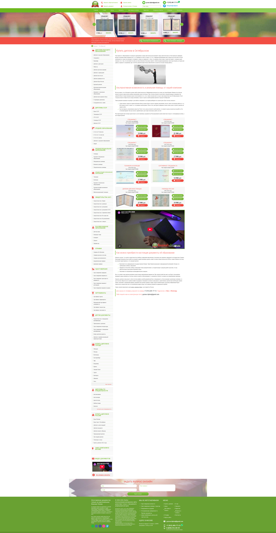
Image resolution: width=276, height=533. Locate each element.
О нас (104, 10)
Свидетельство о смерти (100, 221)
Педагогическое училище (100, 167)
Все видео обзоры (103, 475)
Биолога (96, 406)
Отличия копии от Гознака (130, 6)
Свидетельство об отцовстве (101, 215)
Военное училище (98, 164)
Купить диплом (168, 504)
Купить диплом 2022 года (100, 442)
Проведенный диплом (99, 434)
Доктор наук (97, 231)
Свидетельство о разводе (100, 203)
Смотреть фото (142, 129)
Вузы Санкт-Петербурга (99, 422)
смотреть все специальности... (104, 409)
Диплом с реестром (98, 64)
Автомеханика (97, 394)
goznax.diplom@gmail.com (152, 2)
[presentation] (94, 24)
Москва (95, 352)
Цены (112, 10)
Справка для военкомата (100, 258)
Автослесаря (97, 397)
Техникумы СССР (98, 114)
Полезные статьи (98, 439)
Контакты (179, 10)
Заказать (121, 10)
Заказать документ (109, 6)
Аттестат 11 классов (99, 135)
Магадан (96, 349)
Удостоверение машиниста (100, 275)
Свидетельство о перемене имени (102, 212)
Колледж (96, 180)
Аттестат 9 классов (98, 132)
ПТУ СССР (96, 117)
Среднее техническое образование (99, 183)
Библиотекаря (97, 403)
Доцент (95, 240)
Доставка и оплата (133, 10)
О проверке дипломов (99, 99)
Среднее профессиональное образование (101, 188)
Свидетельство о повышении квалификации (101, 319)
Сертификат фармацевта (100, 299)
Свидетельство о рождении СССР (102, 209)
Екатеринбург (97, 357)
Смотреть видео (142, 126)
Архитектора (97, 400)
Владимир (96, 363)
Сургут (95, 372)
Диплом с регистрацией (99, 425)
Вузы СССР (96, 111)
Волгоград (96, 354)
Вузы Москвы (97, 419)
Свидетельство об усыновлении (101, 218)
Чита (95, 381)
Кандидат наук (97, 234)
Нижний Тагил (97, 369)
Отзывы (170, 10)
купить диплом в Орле (136, 287)
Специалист (96, 58)
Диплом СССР (97, 123)
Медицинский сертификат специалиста (100, 303)
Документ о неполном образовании (99, 93)
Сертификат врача (98, 296)
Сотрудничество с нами (99, 102)
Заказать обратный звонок (111, 2)
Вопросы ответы (158, 10)
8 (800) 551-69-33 (173, 528)
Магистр (96, 66)
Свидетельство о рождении (100, 206)
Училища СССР (97, 120)
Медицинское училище (99, 161)
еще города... (108, 384)
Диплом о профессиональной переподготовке (101, 337)
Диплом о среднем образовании (102, 140)
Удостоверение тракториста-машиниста (101, 279)
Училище (96, 154)
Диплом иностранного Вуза (100, 96)
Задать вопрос (138, 494)
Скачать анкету (127, 2)
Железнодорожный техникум (101, 192)
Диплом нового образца (100, 431)
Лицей (95, 143)
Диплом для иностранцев (100, 69)
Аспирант (96, 237)
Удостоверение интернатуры (101, 326)
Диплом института (98, 75)
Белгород (96, 375)
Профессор (96, 243)
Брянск (95, 366)
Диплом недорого (98, 428)
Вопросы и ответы (178, 512)
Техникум (96, 177)
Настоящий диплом (98, 437)
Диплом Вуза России (99, 81)
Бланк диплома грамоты (100, 334)
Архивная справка (98, 264)
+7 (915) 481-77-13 (172, 2)
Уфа (95, 360)
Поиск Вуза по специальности (150, 40)
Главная (96, 10)
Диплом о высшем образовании (101, 55)
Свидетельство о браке (99, 201)
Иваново (96, 378)
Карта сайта (167, 517)
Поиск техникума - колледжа (174, 40)
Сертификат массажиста (100, 310)
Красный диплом (98, 84)
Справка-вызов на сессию (100, 255)
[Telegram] (107, 526)
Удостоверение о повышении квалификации (101, 330)
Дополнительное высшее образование (100, 88)
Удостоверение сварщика (100, 272)
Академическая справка (99, 261)
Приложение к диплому (99, 323)
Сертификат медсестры (99, 307)
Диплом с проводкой (99, 72)
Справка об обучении (99, 252)
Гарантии (146, 10)
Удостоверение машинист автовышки (100, 284)
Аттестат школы (98, 137)
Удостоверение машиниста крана (102, 288)
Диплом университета (99, 78)
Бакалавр (96, 61)
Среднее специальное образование (99, 157)
